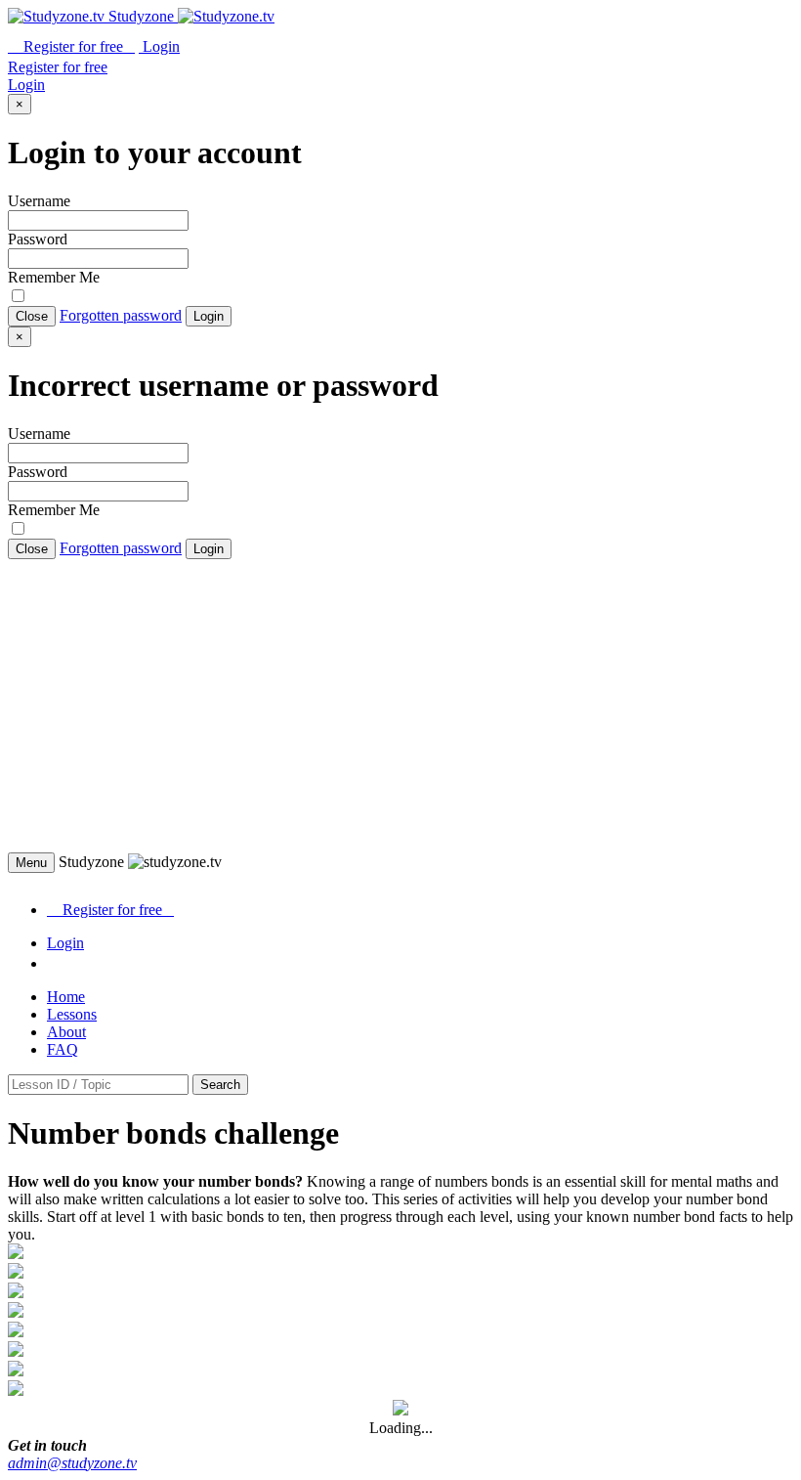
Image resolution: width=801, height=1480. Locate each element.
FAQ (62, 1049)
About (66, 1031)
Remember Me (54, 277)
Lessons (72, 1014)
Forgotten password (121, 315)
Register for (71, 46)
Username (39, 201)
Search (220, 1084)
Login (208, 316)
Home (66, 996)
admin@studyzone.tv (72, 1463)
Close (32, 316)
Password (37, 239)
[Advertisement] (400, 706)
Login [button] (159, 46)
